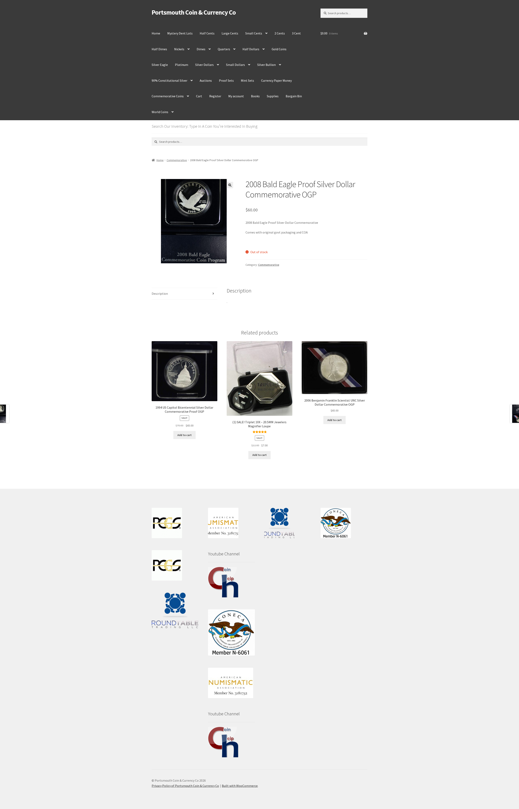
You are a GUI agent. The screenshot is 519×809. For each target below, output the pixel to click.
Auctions (206, 80)
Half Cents (207, 33)
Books (255, 96)
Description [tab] (160, 293)
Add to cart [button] (184, 435)
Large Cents (230, 33)
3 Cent (296, 33)
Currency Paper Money (276, 80)
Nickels (179, 49)
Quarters (224, 49)
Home (156, 33)
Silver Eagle (160, 65)
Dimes (201, 49)
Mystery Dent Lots (180, 33)
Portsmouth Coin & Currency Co (194, 12)
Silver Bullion (266, 65)
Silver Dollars (204, 65)
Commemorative (177, 160)
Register (215, 96)
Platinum (181, 65)
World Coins (160, 112)
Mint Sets (247, 80)
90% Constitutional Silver (169, 80)
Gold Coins (279, 49)
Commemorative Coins (168, 96)
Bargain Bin (294, 96)
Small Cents (253, 33)
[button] (230, 185)
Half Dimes (159, 49)
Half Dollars (250, 49)
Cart (199, 96)
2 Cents (280, 33)
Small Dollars (235, 65)
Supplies (273, 96)
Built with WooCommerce (240, 786)
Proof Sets (226, 80)
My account (236, 96)
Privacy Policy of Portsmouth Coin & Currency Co (185, 786)
